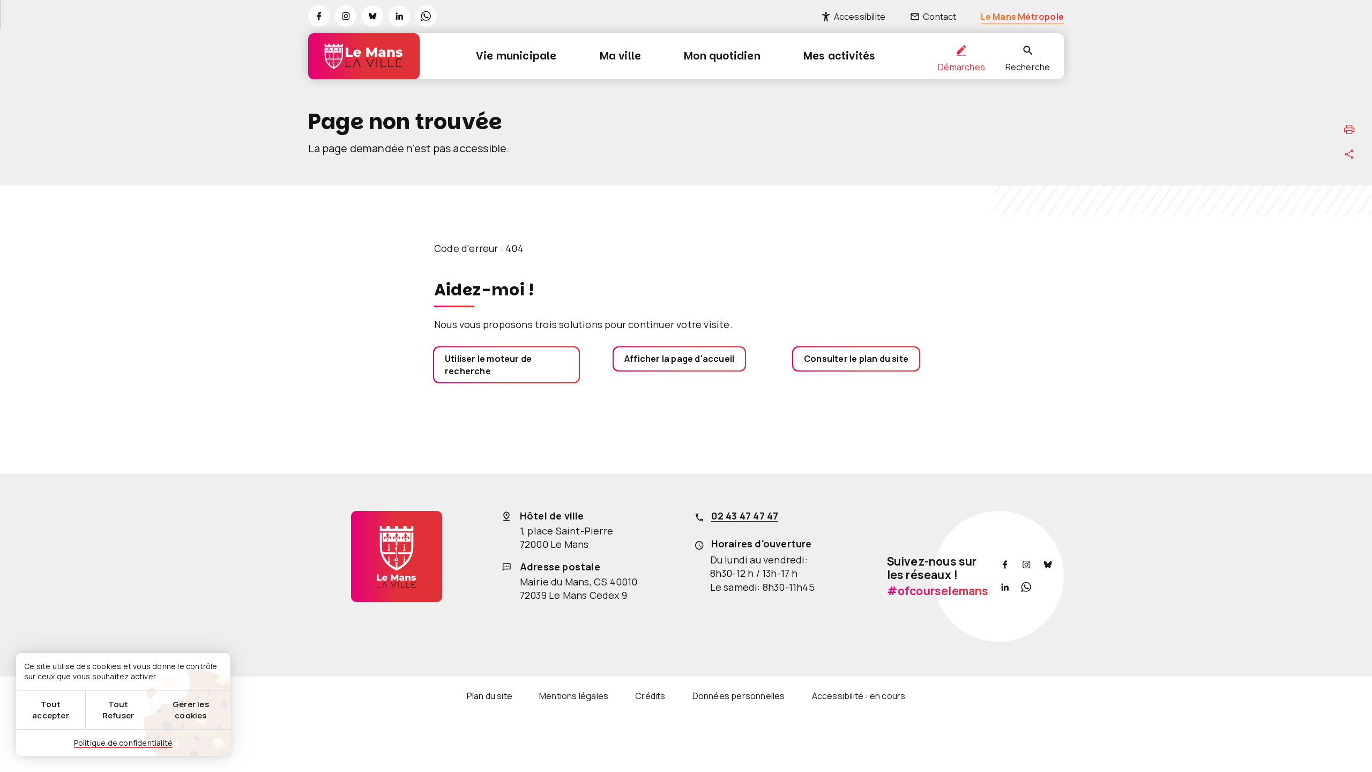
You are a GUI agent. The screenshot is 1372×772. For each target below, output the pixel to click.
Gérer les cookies (191, 710)
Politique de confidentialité (123, 743)
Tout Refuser (118, 710)
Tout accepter (50, 710)
